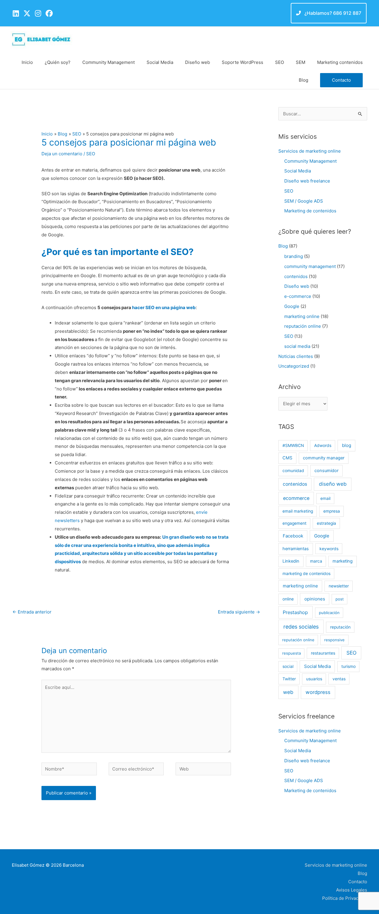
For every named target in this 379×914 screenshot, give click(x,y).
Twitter (289, 678)
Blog (283, 246)
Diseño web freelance (307, 181)
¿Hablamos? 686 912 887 (332, 13)
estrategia (326, 523)
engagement (294, 523)
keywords (328, 548)
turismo (348, 666)
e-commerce (297, 296)
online (288, 599)
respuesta (291, 653)
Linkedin (290, 561)
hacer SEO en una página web (164, 307)
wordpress (318, 692)
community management (310, 266)
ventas (339, 678)
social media (297, 346)
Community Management (310, 161)
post (339, 599)
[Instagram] (38, 13)
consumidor (326, 470)
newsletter (339, 586)
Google (291, 306)
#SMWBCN (293, 445)
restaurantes (323, 653)
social (287, 666)
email (325, 498)
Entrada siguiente (239, 612)
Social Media (297, 171)
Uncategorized (293, 366)
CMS (287, 458)
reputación (340, 627)
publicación (329, 612)
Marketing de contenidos (310, 211)
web (288, 692)
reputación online (302, 326)
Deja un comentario (61, 153)
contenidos (296, 276)
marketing (343, 561)
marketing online (301, 316)
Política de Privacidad (344, 898)
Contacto (357, 881)
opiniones (314, 599)
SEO (90, 153)
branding (293, 256)
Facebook (293, 536)
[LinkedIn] (16, 13)
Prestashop (295, 612)
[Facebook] (49, 13)
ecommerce (296, 498)
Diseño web (296, 286)
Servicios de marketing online (309, 151)
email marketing (297, 511)
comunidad (293, 470)
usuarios (314, 678)
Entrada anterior (32, 612)
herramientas (295, 548)
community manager (323, 458)
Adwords (322, 445)
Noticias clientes (295, 356)
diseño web (333, 484)
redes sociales (301, 627)
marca (316, 561)
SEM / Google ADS (303, 201)
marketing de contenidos (306, 573)
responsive (334, 639)
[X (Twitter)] (26, 13)
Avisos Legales (351, 890)
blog (346, 445)
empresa (331, 511)
